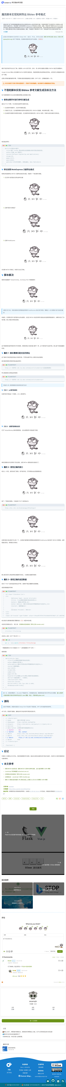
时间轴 (21, 1070)
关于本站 (9, 1072)
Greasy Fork (35, 798)
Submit (60, 951)
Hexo (21, 1067)
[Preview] (12, 951)
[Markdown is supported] (5, 951)
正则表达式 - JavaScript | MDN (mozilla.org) (17, 777)
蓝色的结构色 (11, 1047)
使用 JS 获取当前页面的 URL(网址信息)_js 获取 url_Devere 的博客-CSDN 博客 (26, 779)
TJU (42, 798)
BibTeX (4, 798)
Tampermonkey (25, 798)
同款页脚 (25, 1073)
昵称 (5, 935)
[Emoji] (7, 951)
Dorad (9, 960)
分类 (30, 1070)
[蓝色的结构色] (4, 1048)
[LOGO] (9, 1065)
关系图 (26, 1070)
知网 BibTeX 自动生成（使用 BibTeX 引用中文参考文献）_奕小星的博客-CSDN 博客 (27, 768)
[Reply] (62, 961)
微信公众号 (41, 1073)
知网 (10, 798)
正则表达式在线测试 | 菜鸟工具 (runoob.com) (31, 624)
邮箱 (25, 935)
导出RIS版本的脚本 (27, 966)
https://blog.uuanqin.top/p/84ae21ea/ (19, 789)
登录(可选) (53, 951)
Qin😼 (14, 970)
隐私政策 (40, 1067)
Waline (60, 982)
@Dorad (15, 976)
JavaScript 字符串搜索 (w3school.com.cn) (17, 771)
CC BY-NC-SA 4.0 (35, 791)
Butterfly (27, 1067)
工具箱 (26, 18)
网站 (45, 935)
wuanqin (11, 786)
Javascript (16, 798)
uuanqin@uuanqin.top (41, 1076)
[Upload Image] (9, 951)
